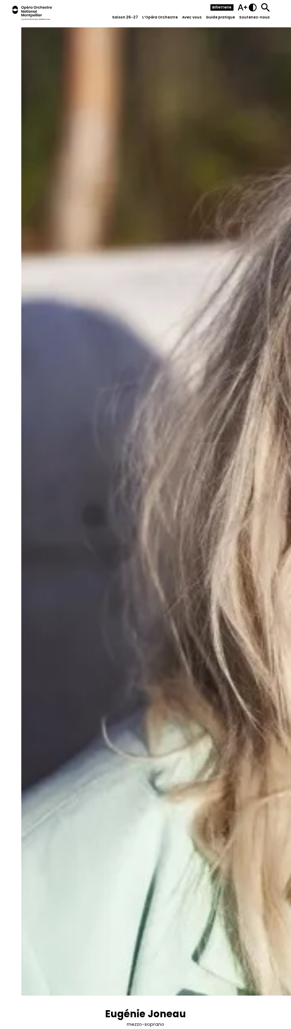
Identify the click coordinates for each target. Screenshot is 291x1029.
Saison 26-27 (125, 17)
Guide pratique (220, 17)
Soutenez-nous (254, 17)
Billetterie (221, 7)
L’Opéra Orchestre (160, 17)
